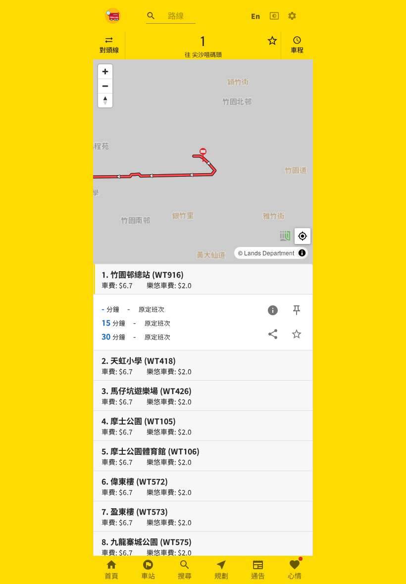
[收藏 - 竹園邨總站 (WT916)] (296, 334)
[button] (203, 154)
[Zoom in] (105, 71)
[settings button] (292, 16)
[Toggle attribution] (302, 253)
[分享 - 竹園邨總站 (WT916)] (273, 334)
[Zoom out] (105, 86)
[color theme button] (274, 16)
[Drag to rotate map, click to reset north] (105, 100)
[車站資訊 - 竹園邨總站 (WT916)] (273, 310)
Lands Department (269, 252)
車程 (297, 49)
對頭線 (109, 49)
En (255, 16)
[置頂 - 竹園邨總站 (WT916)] (296, 310)
